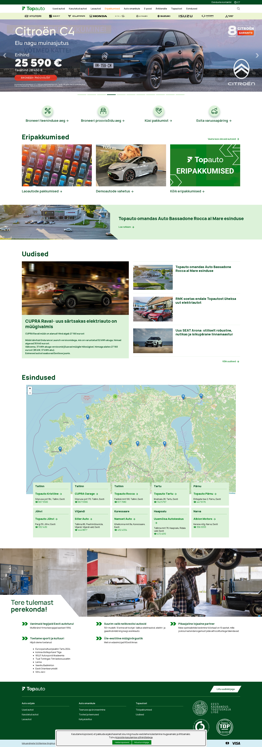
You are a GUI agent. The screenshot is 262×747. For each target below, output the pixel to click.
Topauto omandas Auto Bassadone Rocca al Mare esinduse (181, 218)
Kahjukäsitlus (85, 719)
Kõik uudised (229, 361)
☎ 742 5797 (160, 502)
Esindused (191, 8)
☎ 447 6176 (199, 502)
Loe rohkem (125, 226)
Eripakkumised (112, 8)
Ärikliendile (161, 8)
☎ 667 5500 (41, 502)
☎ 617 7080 (120, 502)
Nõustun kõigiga (141, 742)
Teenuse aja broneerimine (92, 709)
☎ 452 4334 (120, 530)
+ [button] (30, 388)
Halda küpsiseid (122, 742)
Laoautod (96, 8)
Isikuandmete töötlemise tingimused (40, 743)
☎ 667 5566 (81, 502)
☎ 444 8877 (81, 530)
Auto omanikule (132, 8)
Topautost (176, 8)
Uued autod (59, 8)
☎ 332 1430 (41, 527)
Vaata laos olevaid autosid (222, 139)
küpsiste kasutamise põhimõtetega (134, 737)
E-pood (148, 8)
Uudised (140, 714)
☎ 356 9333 (199, 527)
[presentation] (5, 55)
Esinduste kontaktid (221, 2)
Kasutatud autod (78, 8)
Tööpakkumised (144, 709)
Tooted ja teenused (89, 714)
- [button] (30, 393)
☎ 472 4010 (160, 533)
